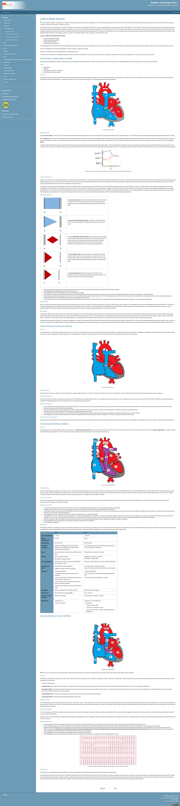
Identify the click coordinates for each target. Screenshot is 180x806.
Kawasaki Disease (8, 67)
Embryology (6, 25)
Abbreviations (5, 93)
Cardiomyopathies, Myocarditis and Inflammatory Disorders (18, 59)
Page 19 (5, 82)
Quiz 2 (5, 48)
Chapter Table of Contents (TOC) (10, 96)
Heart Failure (7, 62)
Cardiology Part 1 (8, 20)
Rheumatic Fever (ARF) (9, 73)
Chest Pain (6, 65)
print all (6, 795)
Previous (102, 788)
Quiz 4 (5, 76)
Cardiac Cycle (7, 23)
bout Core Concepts (8, 117)
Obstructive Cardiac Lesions (10, 45)
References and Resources (10, 79)
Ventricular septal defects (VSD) (12, 34)
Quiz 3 (5, 56)
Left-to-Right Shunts (9, 31)
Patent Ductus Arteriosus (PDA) (12, 37)
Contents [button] (5, 17)
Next (115, 788)
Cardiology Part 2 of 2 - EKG (9, 99)
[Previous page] (3, 12)
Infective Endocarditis (9, 70)
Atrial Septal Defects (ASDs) (11, 39)
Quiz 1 (5, 42)
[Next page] (8, 12)
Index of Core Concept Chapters (10, 114)
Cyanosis (6, 51)
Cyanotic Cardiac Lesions (10, 53)
